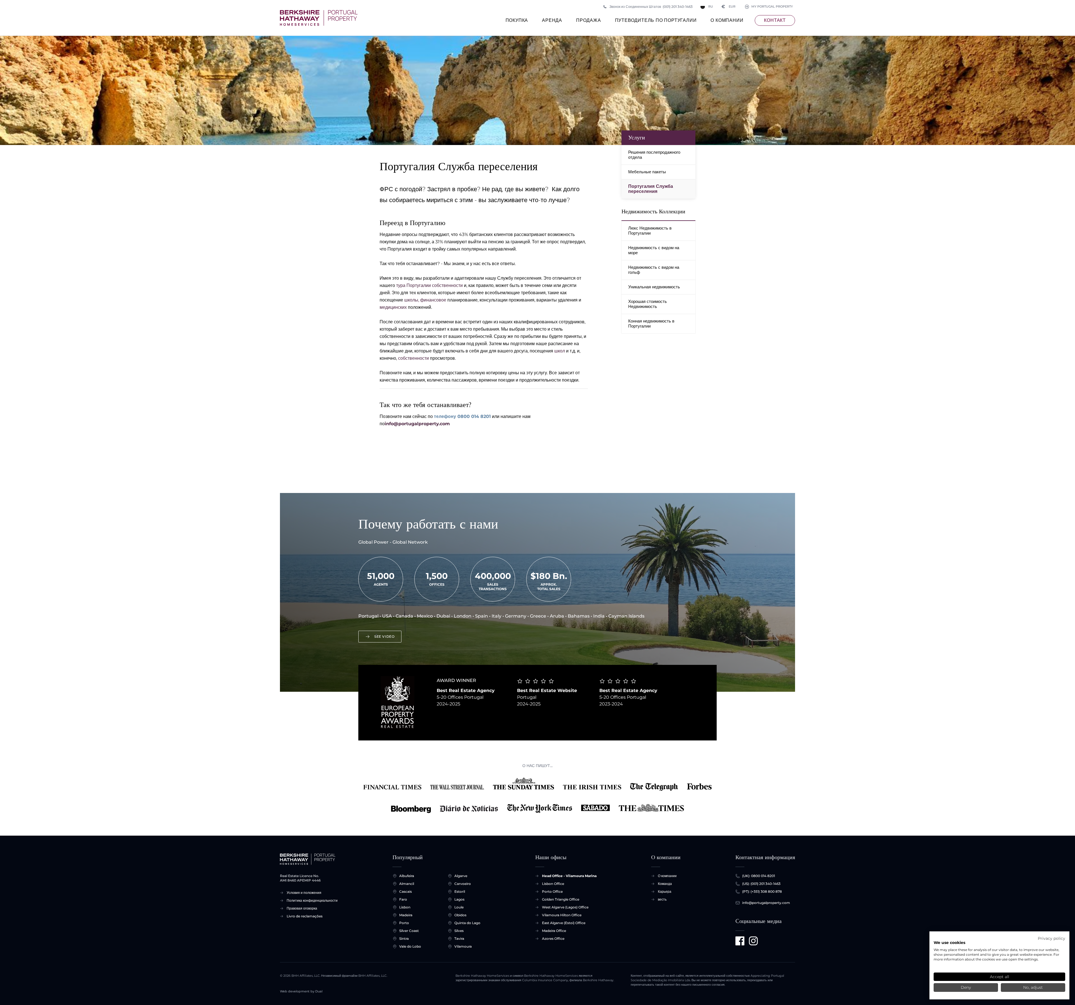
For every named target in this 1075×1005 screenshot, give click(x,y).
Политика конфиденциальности (312, 900)
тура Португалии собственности (429, 285)
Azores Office (553, 938)
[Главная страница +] (318, 18)
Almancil (406, 884)
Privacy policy (1051, 938)
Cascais (405, 891)
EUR (728, 6)
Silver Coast (409, 931)
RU (710, 6)
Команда (665, 884)
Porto (404, 923)
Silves (459, 931)
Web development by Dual (301, 991)
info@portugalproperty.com (417, 423)
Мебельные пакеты (647, 171)
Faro (403, 899)
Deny (966, 987)
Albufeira (406, 876)
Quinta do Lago (467, 923)
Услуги (636, 137)
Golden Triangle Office (560, 899)
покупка (517, 20)
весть (662, 899)
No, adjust (1033, 987)
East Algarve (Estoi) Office (563, 923)
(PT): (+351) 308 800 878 (762, 891)
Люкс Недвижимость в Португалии (650, 230)
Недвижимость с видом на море (653, 250)
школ (559, 351)
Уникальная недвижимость (654, 286)
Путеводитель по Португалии (656, 20)
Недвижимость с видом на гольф (653, 270)
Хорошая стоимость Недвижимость (647, 304)
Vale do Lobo (410, 946)
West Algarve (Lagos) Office (565, 907)
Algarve (460, 876)
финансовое (433, 300)
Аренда (552, 20)
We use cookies (949, 942)
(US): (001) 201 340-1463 (761, 884)
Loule (459, 907)
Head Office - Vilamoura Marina (569, 876)
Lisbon (404, 907)
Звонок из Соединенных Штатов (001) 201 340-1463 (651, 6)
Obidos (460, 915)
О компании (727, 20)
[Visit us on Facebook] (739, 940)
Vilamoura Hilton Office (561, 915)
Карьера (664, 891)
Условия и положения (304, 893)
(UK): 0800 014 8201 (758, 876)
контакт (775, 20)
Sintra (404, 938)
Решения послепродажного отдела (654, 154)
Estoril (459, 891)
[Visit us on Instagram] (753, 940)
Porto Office (552, 891)
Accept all (999, 976)
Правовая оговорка (302, 908)
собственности (413, 358)
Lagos (459, 899)
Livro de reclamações (304, 916)
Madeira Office (554, 931)
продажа (588, 20)
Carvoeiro (462, 884)
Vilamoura (463, 946)
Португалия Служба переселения (650, 189)
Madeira (405, 915)
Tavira (459, 938)
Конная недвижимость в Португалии (651, 323)
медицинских (393, 307)
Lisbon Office (553, 884)
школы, (411, 300)
